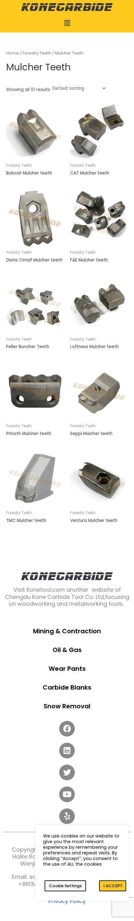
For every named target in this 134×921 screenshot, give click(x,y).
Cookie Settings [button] (65, 886)
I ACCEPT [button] (112, 886)
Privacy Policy (67, 901)
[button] (67, 23)
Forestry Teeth (36, 53)
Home (12, 53)
